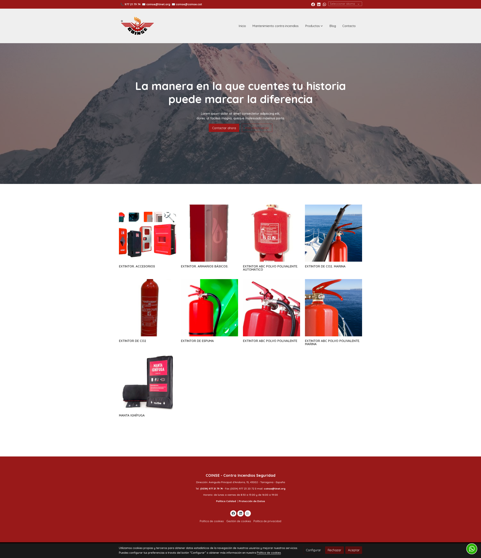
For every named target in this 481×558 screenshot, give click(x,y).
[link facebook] (313, 4)
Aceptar (354, 550)
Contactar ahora (224, 128)
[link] (137, 26)
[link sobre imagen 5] (147, 307)
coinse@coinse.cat (189, 4)
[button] (314, 26)
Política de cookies (212, 521)
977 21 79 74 (133, 4)
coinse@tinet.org (158, 4)
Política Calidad (226, 501)
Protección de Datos (252, 501)
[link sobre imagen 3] (271, 233)
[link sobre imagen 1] (147, 233)
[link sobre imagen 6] (209, 307)
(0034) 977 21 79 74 (211, 488)
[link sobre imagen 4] (333, 233)
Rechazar (334, 550)
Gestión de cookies (238, 521)
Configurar (313, 550)
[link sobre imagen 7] (271, 307)
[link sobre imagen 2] (209, 233)
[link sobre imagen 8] (333, 307)
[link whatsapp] (324, 4)
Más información (257, 128)
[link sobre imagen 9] (147, 382)
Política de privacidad (267, 521)
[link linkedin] (319, 4)
